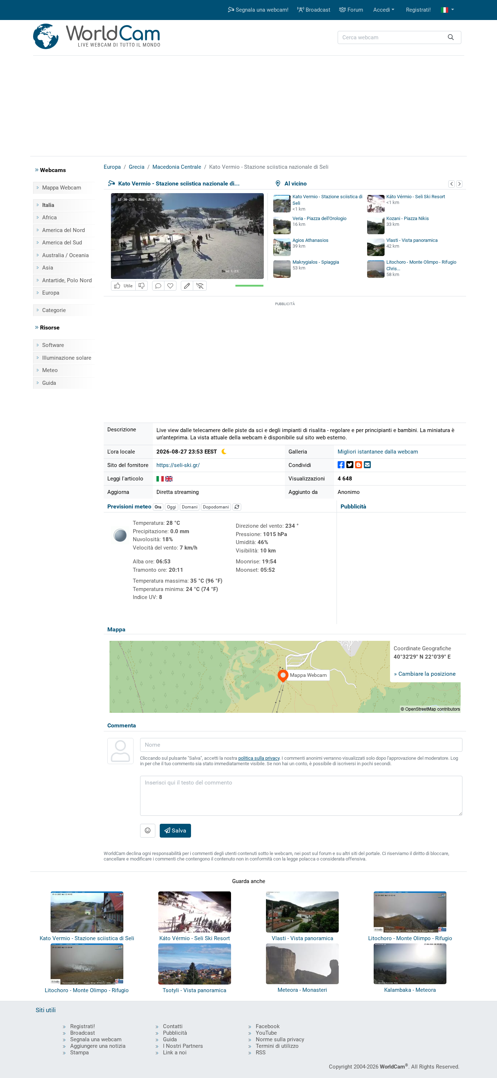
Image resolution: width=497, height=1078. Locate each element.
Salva (178, 830)
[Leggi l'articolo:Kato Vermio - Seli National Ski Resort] (168, 478)
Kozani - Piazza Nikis (407, 218)
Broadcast (317, 10)
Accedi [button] (381, 10)
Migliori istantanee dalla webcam (378, 451)
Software (53, 345)
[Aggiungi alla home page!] (170, 286)
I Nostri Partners (183, 1046)
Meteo (50, 370)
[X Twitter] (349, 465)
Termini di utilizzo (277, 1046)
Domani (190, 507)
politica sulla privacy (258, 758)
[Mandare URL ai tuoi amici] (367, 465)
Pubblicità (175, 1033)
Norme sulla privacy (280, 1039)
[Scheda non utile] (141, 286)
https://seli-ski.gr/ (178, 465)
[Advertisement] (248, 104)
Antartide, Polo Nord (67, 280)
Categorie (54, 310)
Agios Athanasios (311, 240)
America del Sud (62, 242)
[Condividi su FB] (341, 465)
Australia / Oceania (65, 255)
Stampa (79, 1052)
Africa (49, 217)
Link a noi (175, 1052)
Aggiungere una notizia (98, 1046)
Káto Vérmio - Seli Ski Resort (415, 196)
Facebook (268, 1026)
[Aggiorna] (236, 507)
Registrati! (418, 10)
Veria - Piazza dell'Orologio (319, 218)
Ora (158, 507)
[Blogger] (358, 465)
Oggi (171, 507)
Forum (354, 10)
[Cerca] (451, 37)
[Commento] (158, 286)
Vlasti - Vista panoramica (412, 240)
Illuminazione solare (66, 358)
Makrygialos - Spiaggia (316, 262)
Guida (49, 383)
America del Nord (63, 230)
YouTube (266, 1033)
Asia (47, 267)
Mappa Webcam (61, 187)
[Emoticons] (147, 831)
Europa (50, 293)
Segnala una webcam (96, 1039)
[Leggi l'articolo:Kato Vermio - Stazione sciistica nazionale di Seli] (160, 478)
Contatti (173, 1026)
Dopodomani (216, 507)
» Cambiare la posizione (425, 673)
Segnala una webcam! (261, 10)
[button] (447, 10)
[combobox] (399, 37)
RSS (261, 1052)
